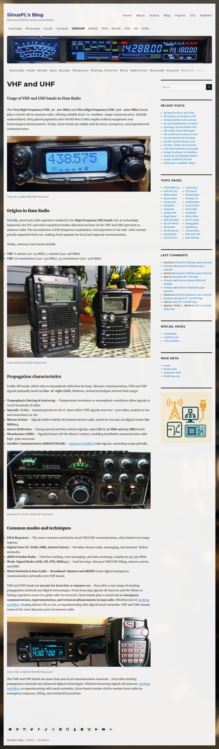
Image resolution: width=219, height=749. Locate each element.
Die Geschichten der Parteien (179, 138)
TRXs (104, 28)
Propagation (192, 223)
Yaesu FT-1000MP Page (190, 298)
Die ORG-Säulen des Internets (180, 145)
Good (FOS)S (192, 205)
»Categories (170, 333)
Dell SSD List (170, 191)
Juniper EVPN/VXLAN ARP (178, 159)
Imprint (180, 15)
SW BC (116, 28)
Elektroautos (170, 194)
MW (127, 28)
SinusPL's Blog (25, 15)
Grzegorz (169, 266)
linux (125, 70)
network (189, 70)
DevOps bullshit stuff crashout (180, 120)
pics (54, 70)
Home (127, 15)
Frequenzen (170, 202)
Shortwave (32, 28)
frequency (81, 70)
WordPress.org (172, 376)
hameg (97, 70)
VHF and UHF (192, 234)
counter (173, 70)
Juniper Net (170, 212)
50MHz (93, 28)
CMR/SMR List (171, 187)
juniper (65, 70)
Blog (167, 15)
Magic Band (170, 216)
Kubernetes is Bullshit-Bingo (179, 163)
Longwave (190, 212)
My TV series (192, 220)
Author (154, 15)
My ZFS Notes (171, 223)
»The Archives (171, 340)
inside (43, 70)
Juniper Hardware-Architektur (180, 152)
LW (136, 28)
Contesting (191, 187)
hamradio (17, 70)
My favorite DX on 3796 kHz (179, 112)
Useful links (170, 234)
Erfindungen (192, 194)
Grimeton (169, 209)
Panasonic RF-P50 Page (185, 276)
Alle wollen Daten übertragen (179, 130)
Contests (62, 28)
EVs (192, 15)
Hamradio (15, 28)
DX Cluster (191, 191)
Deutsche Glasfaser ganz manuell (193, 262)
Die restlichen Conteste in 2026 (181, 134)
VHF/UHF (78, 28)
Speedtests (191, 227)
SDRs (145, 28)
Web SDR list (192, 237)
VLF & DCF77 (171, 237)
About (140, 15)
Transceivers (192, 230)
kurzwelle (157, 70)
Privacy (30, 740)
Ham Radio (191, 209)
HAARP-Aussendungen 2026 (179, 141)
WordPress (43, 740)
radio (31, 70)
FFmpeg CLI (191, 198)
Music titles (191, 216)
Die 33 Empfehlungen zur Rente (181, 123)
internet (112, 70)
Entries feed (170, 369)
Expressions (170, 198)
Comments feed (172, 372)
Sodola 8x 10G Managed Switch (180, 155)
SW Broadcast (171, 230)
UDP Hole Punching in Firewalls (181, 148)
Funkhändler (192, 202)
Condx (48, 28)
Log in (167, 365)
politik (203, 70)
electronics (139, 70)
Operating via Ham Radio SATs (180, 127)
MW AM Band (171, 220)
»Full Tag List (171, 337)
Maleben (206, 15)
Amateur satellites (81, 443)
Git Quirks (169, 205)
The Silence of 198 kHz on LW (180, 116)
